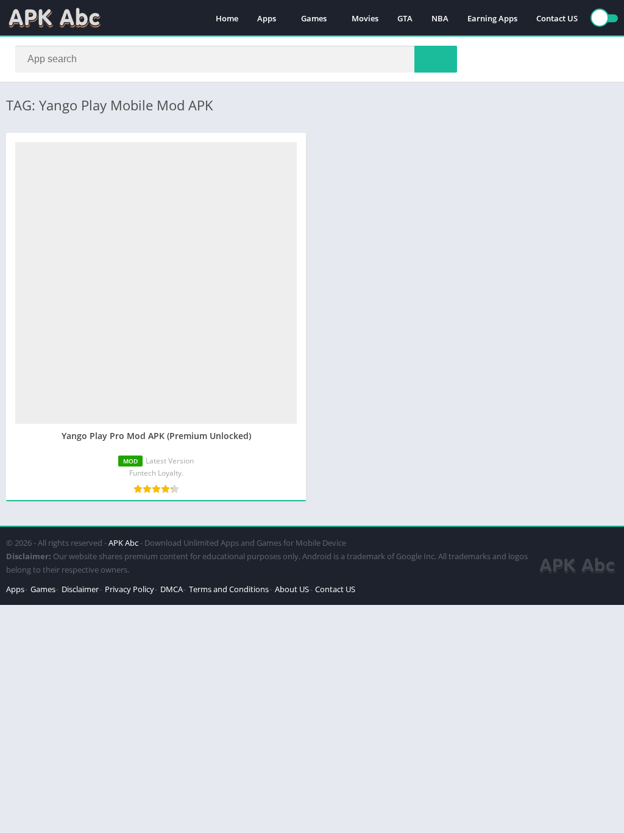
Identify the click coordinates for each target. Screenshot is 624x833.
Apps (266, 18)
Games (314, 18)
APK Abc (123, 542)
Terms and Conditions (229, 589)
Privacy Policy (129, 589)
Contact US (557, 18)
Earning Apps (492, 18)
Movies (365, 18)
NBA (439, 18)
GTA (405, 18)
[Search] (435, 59)
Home (227, 18)
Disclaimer (80, 589)
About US (292, 589)
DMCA (171, 589)
